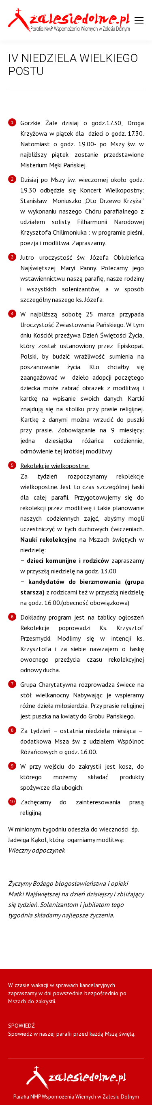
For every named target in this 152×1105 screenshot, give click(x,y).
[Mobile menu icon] (139, 20)
